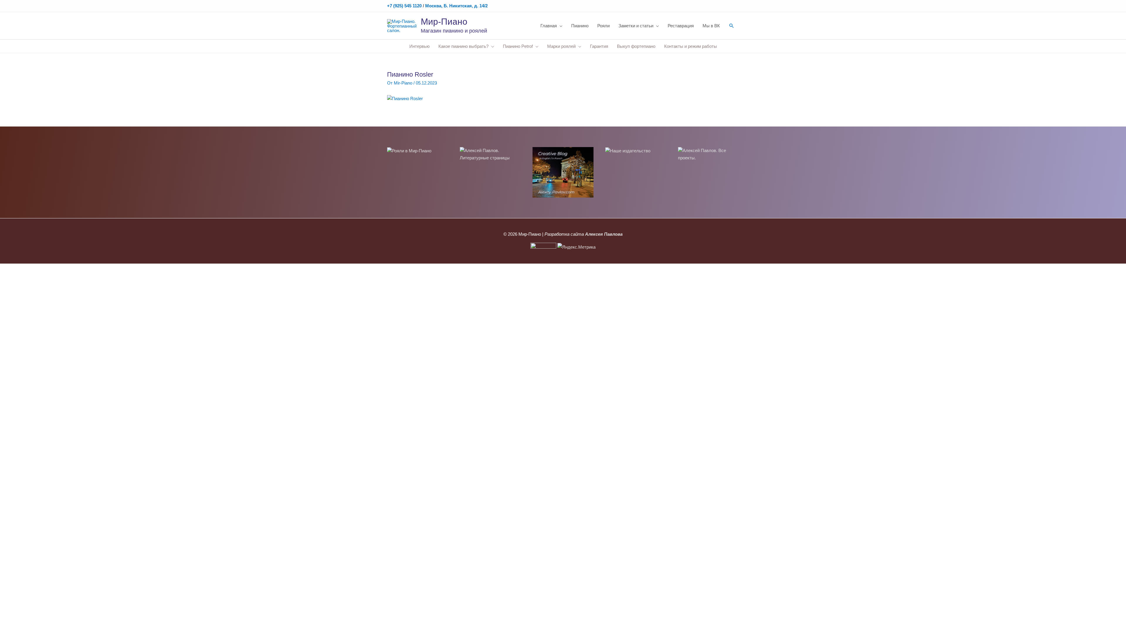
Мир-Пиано (444, 21)
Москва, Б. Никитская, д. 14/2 (456, 5)
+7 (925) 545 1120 (404, 5)
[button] (732, 26)
